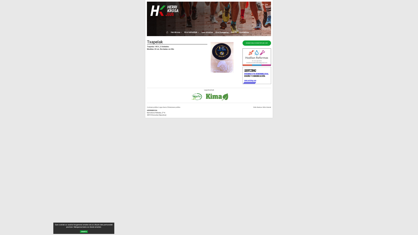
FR (263, 4)
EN (266, 4)
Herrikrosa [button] (176, 32)
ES (259, 4)
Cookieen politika (152, 107)
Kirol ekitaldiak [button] (191, 32)
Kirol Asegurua (222, 32)
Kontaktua (244, 32)
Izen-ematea (207, 32)
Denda (234, 32)
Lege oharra (162, 107)
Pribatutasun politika (173, 107)
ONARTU (84, 231)
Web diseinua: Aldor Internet (262, 107)
